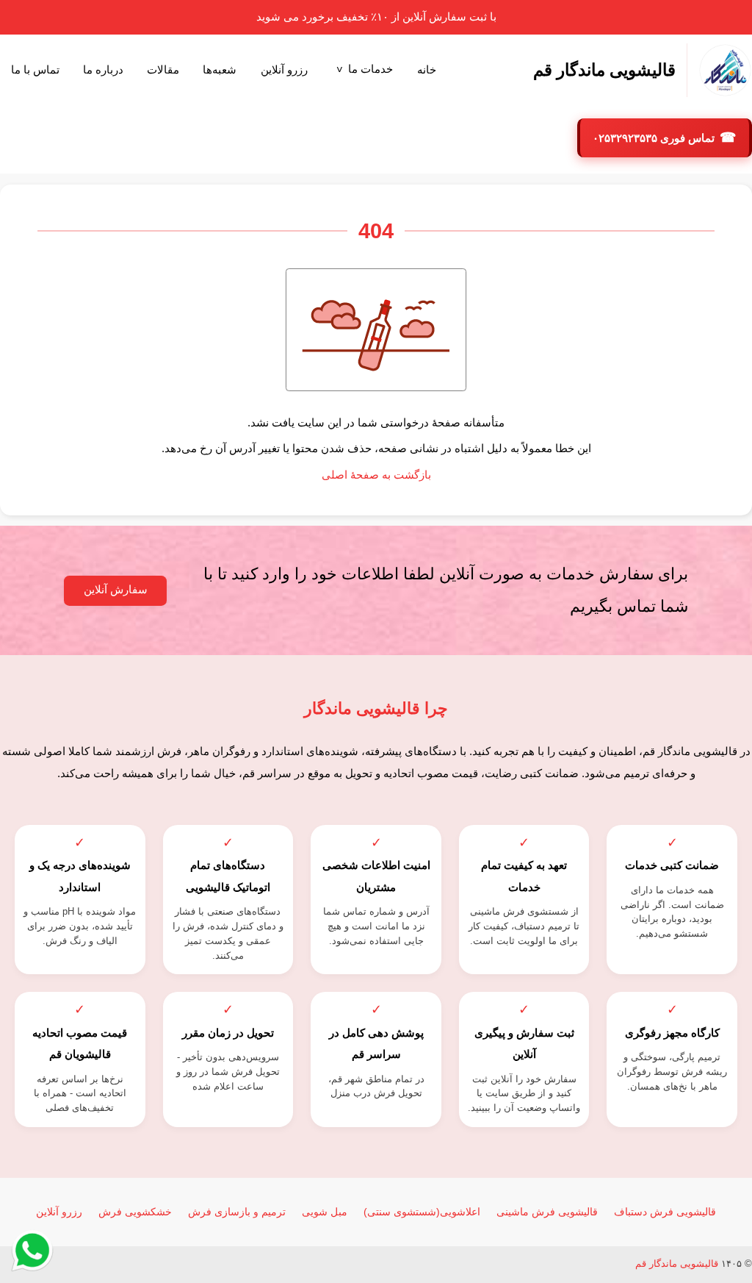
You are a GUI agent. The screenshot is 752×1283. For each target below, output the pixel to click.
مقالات (163, 70)
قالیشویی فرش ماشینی (547, 1212)
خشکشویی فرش (135, 1212)
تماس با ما (35, 70)
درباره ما (103, 70)
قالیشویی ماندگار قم (676, 1263)
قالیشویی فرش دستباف (665, 1212)
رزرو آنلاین (284, 70)
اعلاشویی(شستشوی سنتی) (422, 1212)
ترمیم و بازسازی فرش (237, 1212)
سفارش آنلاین (116, 590)
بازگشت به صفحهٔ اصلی (376, 475)
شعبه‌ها (219, 70)
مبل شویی (324, 1212)
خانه (426, 70)
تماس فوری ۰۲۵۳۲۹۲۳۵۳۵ (655, 138)
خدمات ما (370, 69)
